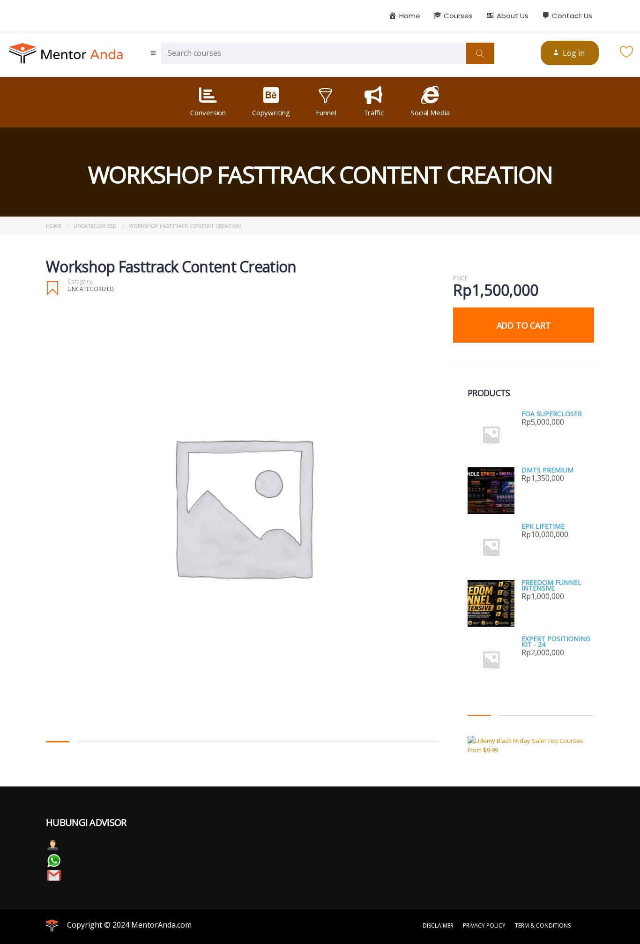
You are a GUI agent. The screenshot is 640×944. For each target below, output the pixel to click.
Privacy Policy (484, 925)
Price (460, 278)
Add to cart (524, 325)
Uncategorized (95, 225)
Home (53, 225)
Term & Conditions (543, 925)
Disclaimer (438, 925)
